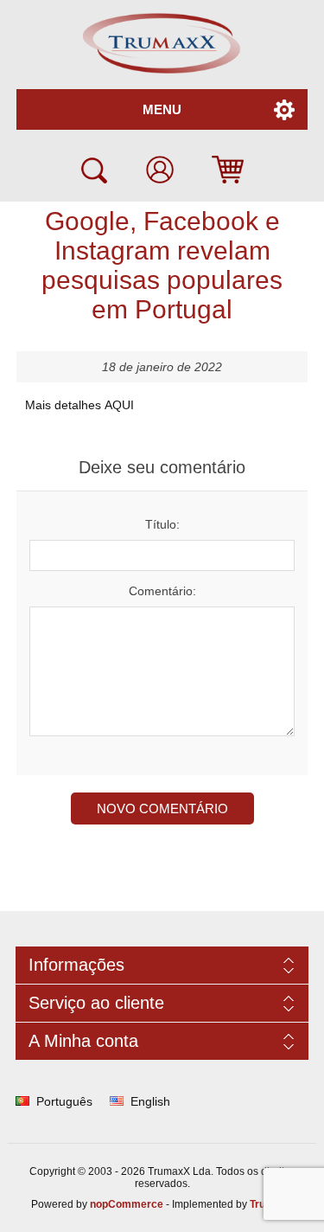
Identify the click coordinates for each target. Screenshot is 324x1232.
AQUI (119, 405)
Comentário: (162, 591)
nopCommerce (126, 1204)
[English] (117, 1101)
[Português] (22, 1101)
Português (64, 1101)
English (150, 1101)
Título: (162, 524)
